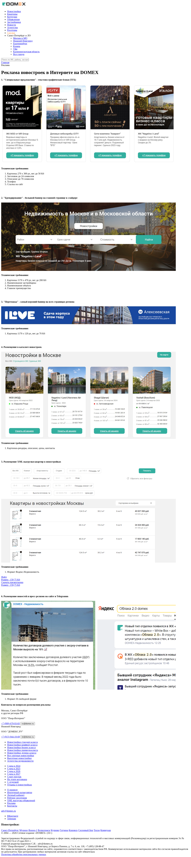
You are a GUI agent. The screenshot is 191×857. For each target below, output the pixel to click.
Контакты (12, 806)
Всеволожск (44, 830)
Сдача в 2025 (13, 768)
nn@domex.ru (28, 737)
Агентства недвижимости (20, 761)
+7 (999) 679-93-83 (10, 723)
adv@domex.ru (8, 811)
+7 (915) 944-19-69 (10, 736)
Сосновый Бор (85, 830)
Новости (11, 25)
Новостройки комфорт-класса (22, 745)
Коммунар (105, 830)
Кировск (73, 830)
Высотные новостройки (19, 758)
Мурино (23, 830)
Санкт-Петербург (10, 830)
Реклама (11, 803)
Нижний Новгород (23, 41)
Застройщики (14, 22)
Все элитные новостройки (20, 755)
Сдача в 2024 (13, 766)
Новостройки (14, 11)
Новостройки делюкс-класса (21, 753)
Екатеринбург (20, 43)
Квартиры (12, 14)
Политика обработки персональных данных (23, 854)
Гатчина (64, 830)
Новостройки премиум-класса (22, 750)
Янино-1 (32, 830)
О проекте (12, 789)
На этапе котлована (17, 779)
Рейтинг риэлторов (17, 798)
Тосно (97, 830)
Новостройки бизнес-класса (21, 747)
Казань (16, 46)
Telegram (11, 818)
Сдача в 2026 (13, 771)
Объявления (13, 19)
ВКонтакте (12, 816)
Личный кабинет (15, 795)
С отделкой (13, 782)
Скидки (11, 33)
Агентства (12, 27)
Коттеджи (12, 16)
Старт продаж (14, 776)
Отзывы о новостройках (19, 784)
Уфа (15, 49)
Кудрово (55, 830)
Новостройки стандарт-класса (22, 742)
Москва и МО (20, 38)
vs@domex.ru (28, 724)
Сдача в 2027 (13, 774)
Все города (18, 54)
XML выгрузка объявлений (21, 800)
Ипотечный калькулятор (19, 792)
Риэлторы (12, 30)
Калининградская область (26, 51)
